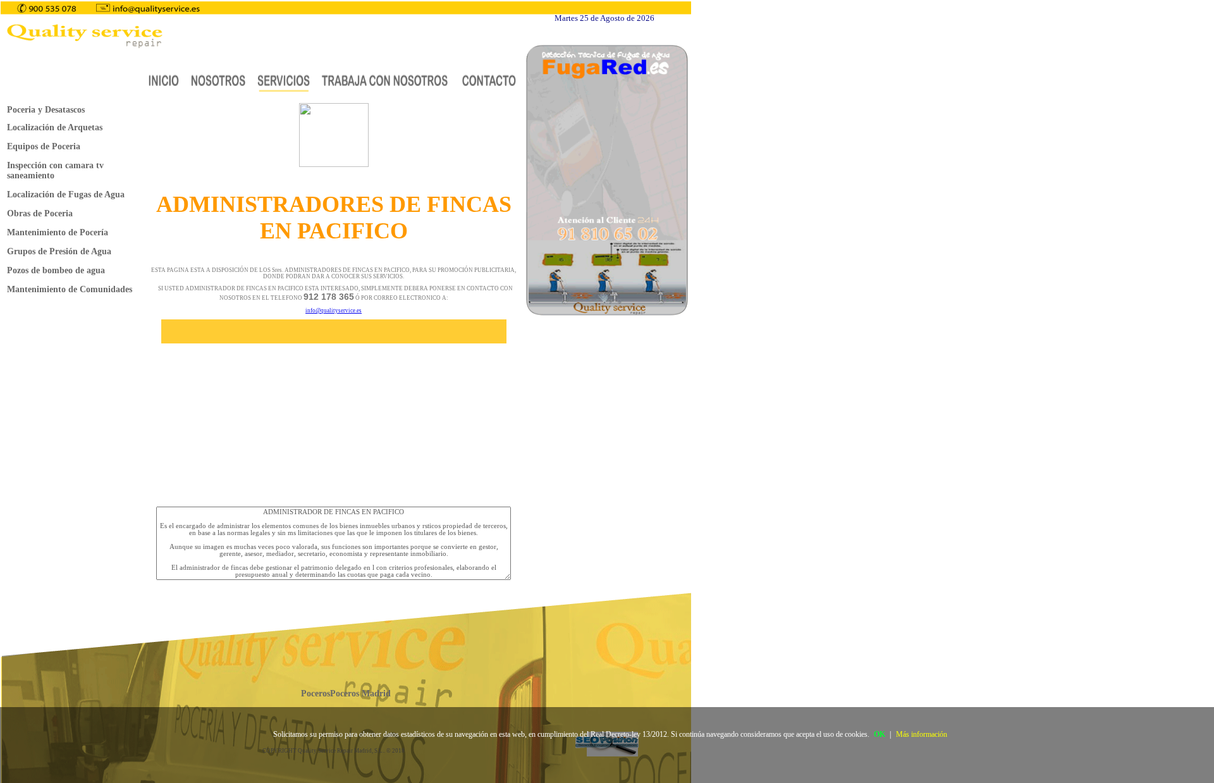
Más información (921, 734)
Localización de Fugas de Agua (66, 194)
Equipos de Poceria (43, 146)
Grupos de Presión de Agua (59, 251)
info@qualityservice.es (333, 310)
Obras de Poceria (40, 213)
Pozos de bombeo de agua (56, 270)
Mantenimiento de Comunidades (69, 289)
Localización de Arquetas (54, 127)
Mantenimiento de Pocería (57, 232)
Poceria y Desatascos (46, 109)
